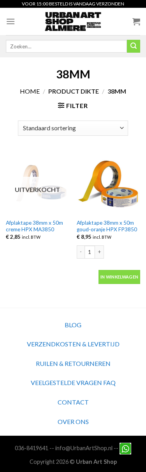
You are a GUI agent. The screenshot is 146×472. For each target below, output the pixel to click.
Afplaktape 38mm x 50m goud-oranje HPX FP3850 (107, 226)
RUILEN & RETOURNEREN (73, 363)
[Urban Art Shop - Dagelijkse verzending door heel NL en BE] (73, 21)
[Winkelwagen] (136, 21)
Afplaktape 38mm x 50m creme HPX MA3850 (34, 226)
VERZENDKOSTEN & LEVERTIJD (73, 344)
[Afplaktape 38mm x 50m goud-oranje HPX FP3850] (108, 183)
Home (30, 91)
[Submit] (133, 46)
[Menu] (10, 21)
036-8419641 (31, 447)
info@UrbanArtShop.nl (84, 447)
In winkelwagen (119, 276)
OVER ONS (73, 421)
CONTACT (73, 402)
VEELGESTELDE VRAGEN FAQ (73, 382)
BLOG (73, 324)
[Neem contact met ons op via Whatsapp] (125, 447)
